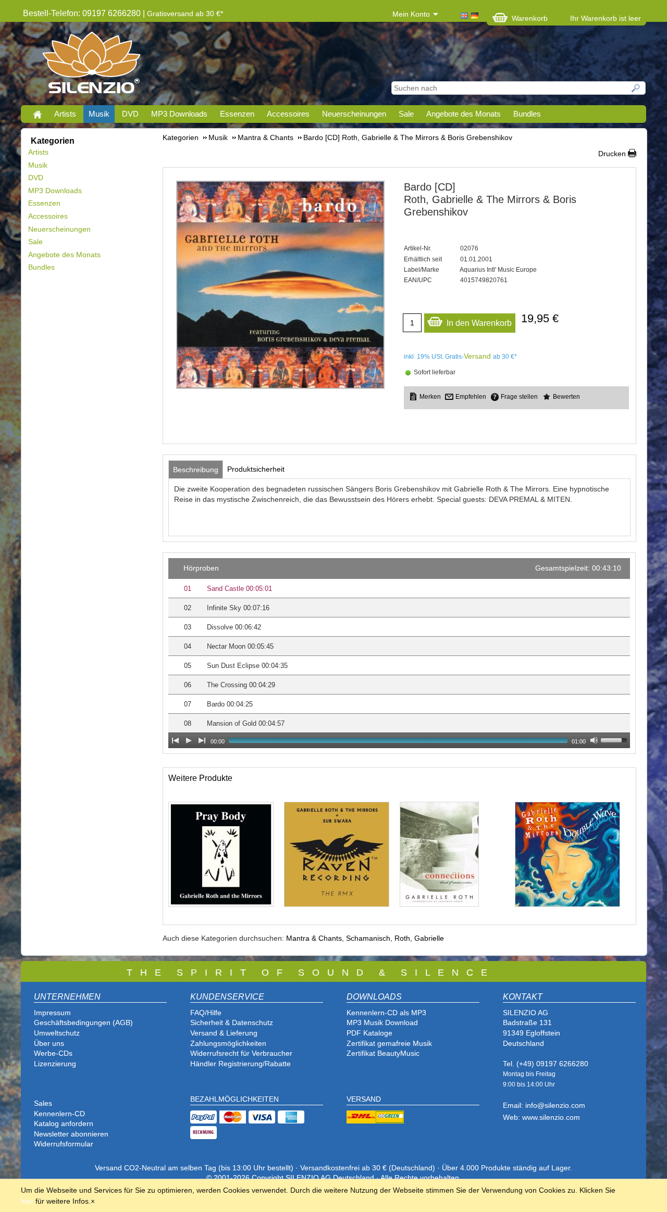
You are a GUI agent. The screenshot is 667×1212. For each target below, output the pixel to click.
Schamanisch (368, 938)
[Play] (188, 740)
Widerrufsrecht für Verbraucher (241, 1053)
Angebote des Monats (463, 113)
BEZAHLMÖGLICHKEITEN (234, 1099)
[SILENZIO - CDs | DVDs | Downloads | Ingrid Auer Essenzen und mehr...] (91, 65)
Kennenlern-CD (59, 1113)
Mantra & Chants (314, 938)
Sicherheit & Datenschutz (231, 1022)
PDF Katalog (367, 1033)
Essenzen (237, 113)
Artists (65, 113)
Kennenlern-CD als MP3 (386, 1012)
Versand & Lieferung (223, 1033)
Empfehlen (470, 396)
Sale (406, 113)
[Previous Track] (175, 740)
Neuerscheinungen (354, 113)
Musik (99, 113)
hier (27, 1201)
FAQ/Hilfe (205, 1012)
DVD (130, 113)
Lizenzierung (55, 1063)
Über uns (49, 1043)
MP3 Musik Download (382, 1022)
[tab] (195, 469)
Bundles (527, 113)
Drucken (612, 153)
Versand (477, 356)
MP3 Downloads (179, 113)
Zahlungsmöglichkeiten (228, 1043)
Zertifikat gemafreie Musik (389, 1043)
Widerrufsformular (63, 1144)
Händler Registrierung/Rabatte (240, 1063)
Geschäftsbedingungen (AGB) (83, 1022)
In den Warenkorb (479, 323)
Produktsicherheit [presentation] (256, 469)
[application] (399, 653)
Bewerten (566, 396)
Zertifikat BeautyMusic (383, 1053)
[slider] (615, 739)
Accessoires (288, 113)
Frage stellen (519, 396)
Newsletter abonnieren (71, 1134)
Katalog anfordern (63, 1123)
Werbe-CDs (53, 1053)
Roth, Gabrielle (419, 938)
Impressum (52, 1012)
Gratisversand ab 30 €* (185, 13)
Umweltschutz (57, 1033)
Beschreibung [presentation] (195, 469)
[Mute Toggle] (594, 740)
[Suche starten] (636, 88)
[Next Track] (202, 740)
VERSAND (364, 1099)
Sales (43, 1103)
